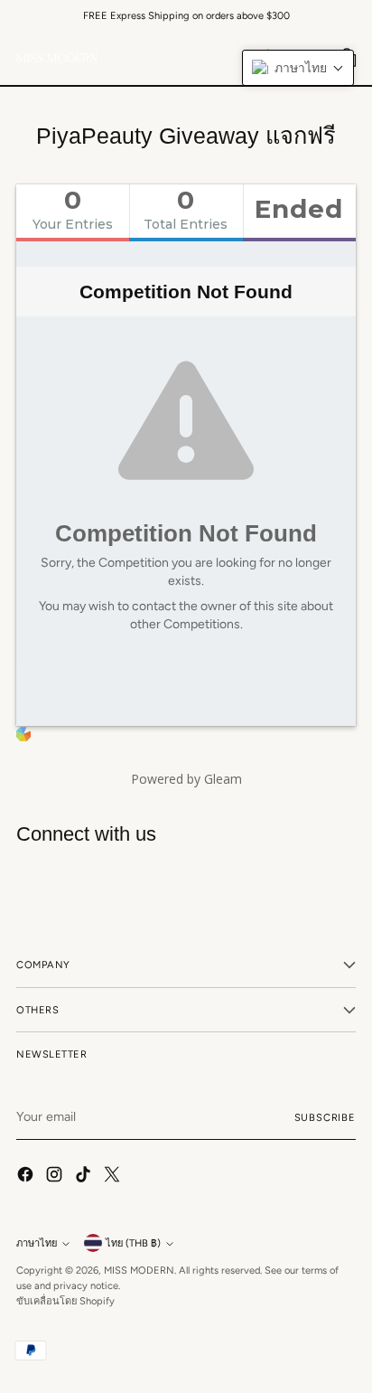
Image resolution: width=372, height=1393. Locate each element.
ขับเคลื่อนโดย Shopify (65, 1300)
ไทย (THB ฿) (133, 1243)
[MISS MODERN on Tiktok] (85, 1177)
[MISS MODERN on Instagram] (56, 1177)
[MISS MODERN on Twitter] (114, 1177)
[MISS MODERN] (57, 57)
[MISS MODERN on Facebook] (27, 1177)
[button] (298, 68)
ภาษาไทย (36, 1243)
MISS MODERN (139, 1270)
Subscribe (325, 1117)
